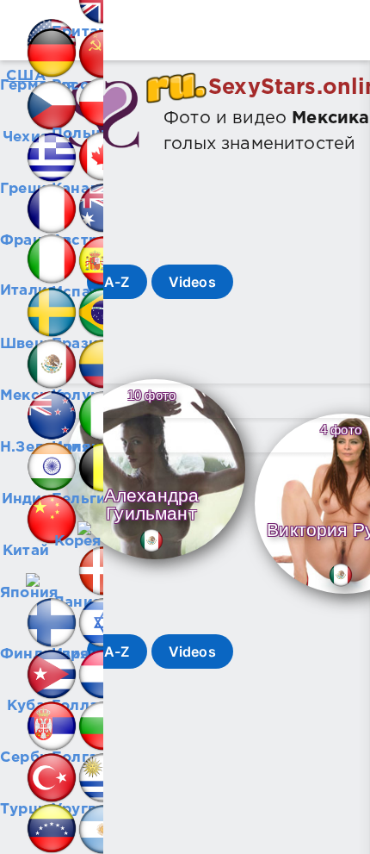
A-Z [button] (117, 281)
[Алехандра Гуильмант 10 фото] (155, 560)
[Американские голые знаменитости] (26, 26)
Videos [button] (192, 281)
